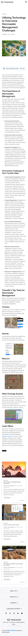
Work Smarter (6, 37)
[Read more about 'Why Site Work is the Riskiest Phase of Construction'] (14, 470)
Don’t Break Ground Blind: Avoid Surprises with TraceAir (13, 564)
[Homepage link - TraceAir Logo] (14, 620)
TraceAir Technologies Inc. (9, 485)
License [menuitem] (13, 624)
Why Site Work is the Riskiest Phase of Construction (12, 482)
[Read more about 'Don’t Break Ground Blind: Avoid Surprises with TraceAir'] (14, 552)
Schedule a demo (6, 436)
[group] (14, 68)
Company (13, 603)
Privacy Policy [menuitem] (12, 622)
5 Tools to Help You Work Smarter (11, 524)
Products (13, 597)
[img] (20, 68)
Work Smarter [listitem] (7, 497)
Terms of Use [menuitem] (6, 622)
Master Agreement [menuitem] (20, 622)
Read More (22, 500)
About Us (13, 591)
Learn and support (13, 608)
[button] (26, 1)
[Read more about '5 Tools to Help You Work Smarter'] (14, 512)
